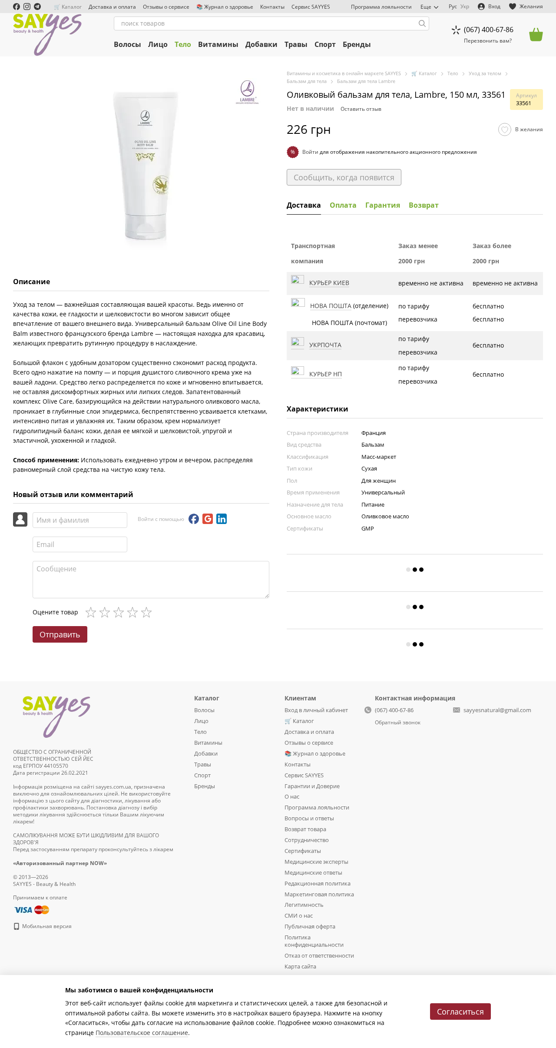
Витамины (218, 44)
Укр (464, 6)
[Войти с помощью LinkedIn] (221, 519)
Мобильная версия (46, 926)
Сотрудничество (307, 840)
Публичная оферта (310, 926)
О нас (292, 796)
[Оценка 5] (148, 612)
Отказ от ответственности (319, 955)
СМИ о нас (299, 915)
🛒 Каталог (68, 6)
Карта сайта (300, 966)
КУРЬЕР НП (323, 374)
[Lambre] (247, 91)
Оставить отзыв (361, 109)
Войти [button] (310, 152)
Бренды (357, 44)
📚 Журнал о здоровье (224, 6)
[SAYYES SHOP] (56, 715)
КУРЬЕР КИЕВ (329, 283)
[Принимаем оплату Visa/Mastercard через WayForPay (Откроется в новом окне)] (31, 909)
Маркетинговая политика (319, 894)
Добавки (261, 44)
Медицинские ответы (313, 872)
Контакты (272, 6)
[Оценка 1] (92, 612)
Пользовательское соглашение (142, 1032)
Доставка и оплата (112, 6)
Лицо (158, 44)
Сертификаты (303, 851)
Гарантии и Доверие (312, 786)
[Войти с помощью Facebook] (194, 519)
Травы (296, 44)
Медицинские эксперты (316, 862)
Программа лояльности (381, 6)
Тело (183, 44)
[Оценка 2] (106, 612)
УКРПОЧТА (325, 345)
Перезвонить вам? (488, 40)
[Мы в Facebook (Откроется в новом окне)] (16, 6)
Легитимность (304, 905)
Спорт (325, 44)
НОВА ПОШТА (330, 306)
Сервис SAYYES (310, 6)
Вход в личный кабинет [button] (316, 710)
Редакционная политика (318, 883)
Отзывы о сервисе (166, 6)
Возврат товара (305, 829)
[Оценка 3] (120, 612)
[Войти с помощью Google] (207, 519)
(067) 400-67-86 (488, 29)
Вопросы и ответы (309, 818)
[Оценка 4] (134, 612)
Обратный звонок (397, 722)
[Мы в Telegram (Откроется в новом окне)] (37, 6)
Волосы (127, 44)
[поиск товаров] (422, 23)
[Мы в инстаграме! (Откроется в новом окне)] (26, 6)
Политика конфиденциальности (314, 941)
